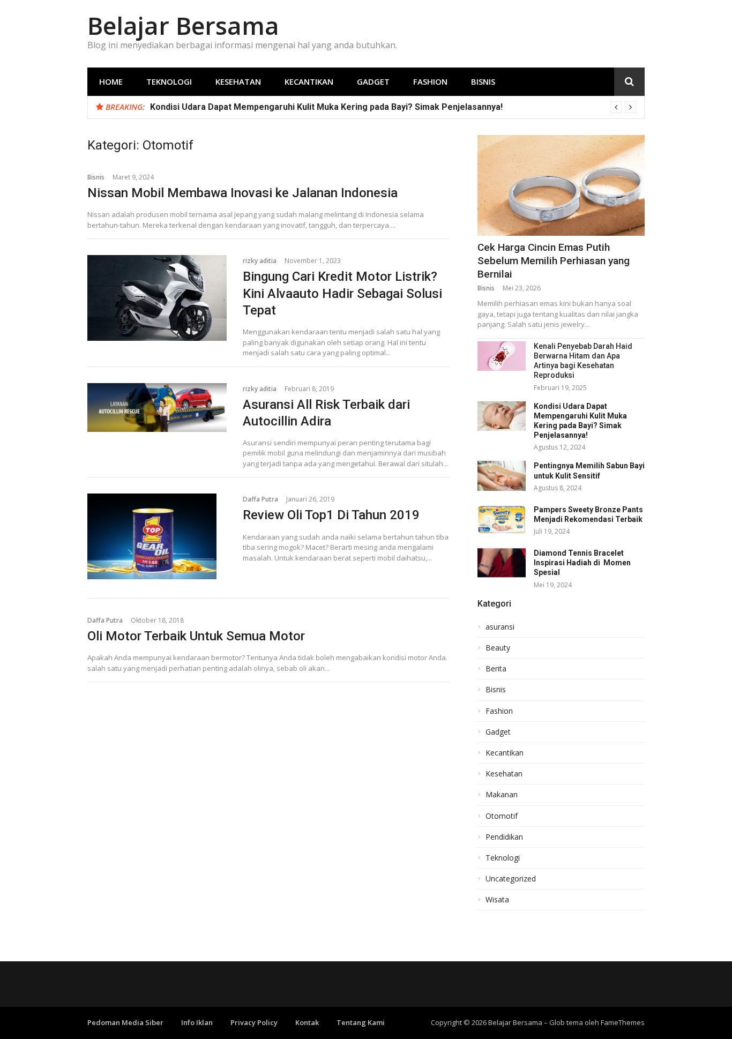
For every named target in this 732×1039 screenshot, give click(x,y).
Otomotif (501, 816)
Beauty (497, 648)
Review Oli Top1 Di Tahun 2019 (331, 514)
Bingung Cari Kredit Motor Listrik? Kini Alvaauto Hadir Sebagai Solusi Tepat (342, 293)
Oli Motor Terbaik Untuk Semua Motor (196, 636)
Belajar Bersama (183, 25)
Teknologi (169, 81)
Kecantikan (309, 81)
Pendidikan (504, 837)
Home (111, 81)
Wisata (497, 900)
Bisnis (483, 81)
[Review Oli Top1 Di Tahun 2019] (157, 536)
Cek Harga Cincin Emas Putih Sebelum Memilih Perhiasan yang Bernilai (553, 260)
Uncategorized (510, 879)
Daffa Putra (260, 499)
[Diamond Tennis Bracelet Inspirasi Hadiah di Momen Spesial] (501, 563)
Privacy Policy (254, 1022)
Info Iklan (197, 1022)
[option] (393, 107)
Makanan (501, 794)
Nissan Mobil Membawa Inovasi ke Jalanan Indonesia (242, 192)
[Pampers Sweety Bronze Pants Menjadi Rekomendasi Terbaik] (501, 519)
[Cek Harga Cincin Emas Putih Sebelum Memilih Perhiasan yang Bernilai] (561, 185)
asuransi (499, 627)
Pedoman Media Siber (125, 1022)
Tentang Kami (361, 1022)
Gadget (373, 81)
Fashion (430, 81)
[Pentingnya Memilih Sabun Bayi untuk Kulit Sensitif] (501, 475)
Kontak (307, 1022)
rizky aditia (260, 260)
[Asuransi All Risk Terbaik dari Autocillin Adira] (157, 407)
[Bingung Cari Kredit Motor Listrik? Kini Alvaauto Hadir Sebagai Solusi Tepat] (157, 298)
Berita (495, 669)
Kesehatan (238, 81)
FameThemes (623, 1022)
